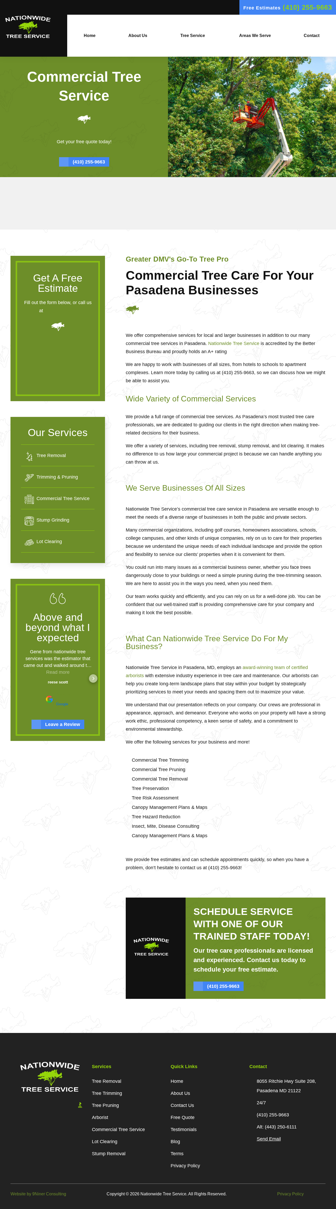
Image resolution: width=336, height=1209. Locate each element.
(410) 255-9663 (60, 310)
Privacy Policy (290, 1194)
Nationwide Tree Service (233, 343)
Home (90, 35)
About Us (137, 35)
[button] (22, 678)
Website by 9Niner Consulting (38, 1194)
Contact (311, 35)
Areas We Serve (254, 35)
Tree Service (192, 35)
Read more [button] (58, 672)
